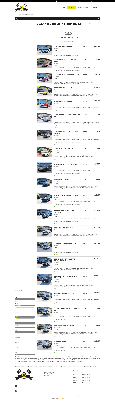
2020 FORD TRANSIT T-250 (64, 293)
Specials (80, 7)
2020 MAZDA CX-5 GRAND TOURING (64, 211)
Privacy (59, 398)
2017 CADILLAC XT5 (61, 180)
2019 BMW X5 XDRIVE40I (63, 149)
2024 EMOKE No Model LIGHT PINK (65, 60)
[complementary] (111, 387)
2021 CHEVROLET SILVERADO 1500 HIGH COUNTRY (67, 259)
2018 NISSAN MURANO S (63, 228)
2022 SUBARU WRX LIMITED (65, 243)
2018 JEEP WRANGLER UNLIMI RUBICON (65, 277)
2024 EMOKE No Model (63, 46)
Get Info (89, 49)
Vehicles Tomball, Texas (23, 14)
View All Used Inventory (68, 41)
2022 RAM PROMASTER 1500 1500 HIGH (67, 309)
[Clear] (21, 292)
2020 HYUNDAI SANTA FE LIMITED (67, 195)
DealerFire (55, 396)
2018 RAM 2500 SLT (61, 341)
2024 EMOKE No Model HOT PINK (67, 74)
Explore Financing (99, 62)
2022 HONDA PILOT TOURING (65, 164)
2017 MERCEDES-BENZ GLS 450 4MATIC (66, 132)
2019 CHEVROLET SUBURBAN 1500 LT (67, 115)
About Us (95, 7)
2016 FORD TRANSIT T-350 (64, 326)
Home (64, 7)
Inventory (71, 7)
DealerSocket (62, 396)
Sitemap (63, 398)
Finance (87, 7)
